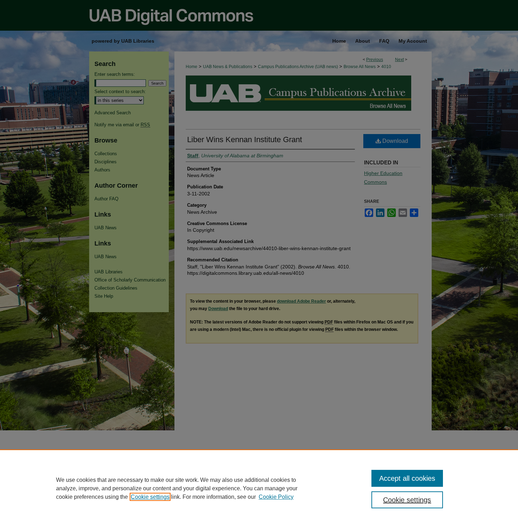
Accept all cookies (407, 478)
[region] (259, 488)
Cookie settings (150, 497)
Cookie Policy (276, 497)
